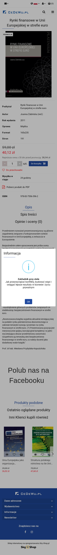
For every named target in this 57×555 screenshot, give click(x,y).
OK (28, 301)
